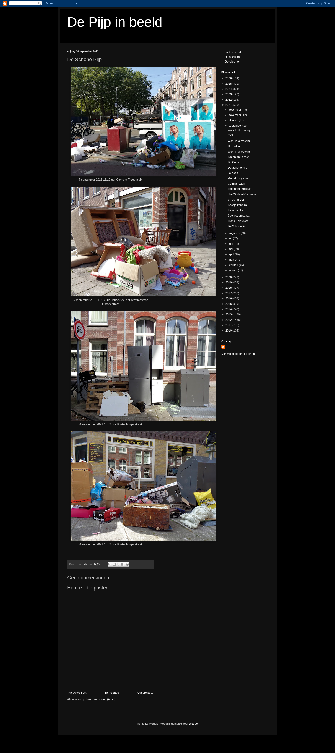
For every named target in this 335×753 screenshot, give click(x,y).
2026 (228, 78)
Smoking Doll (236, 199)
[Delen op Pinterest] (127, 564)
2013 (228, 314)
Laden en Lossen (239, 157)
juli (231, 238)
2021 (228, 105)
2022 (228, 99)
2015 (228, 304)
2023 (228, 94)
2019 (228, 282)
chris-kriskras (233, 56)
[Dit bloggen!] (114, 564)
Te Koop (233, 173)
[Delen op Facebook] (123, 564)
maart (232, 259)
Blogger (193, 723)
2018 (228, 287)
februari (234, 265)
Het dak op (234, 146)
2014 (228, 309)
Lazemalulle (235, 210)
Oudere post (145, 692)
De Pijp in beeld (114, 22)
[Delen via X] (118, 564)
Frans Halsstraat (238, 221)
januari (233, 270)
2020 (228, 277)
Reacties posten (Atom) (100, 699)
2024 (228, 89)
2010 (228, 330)
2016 (228, 298)
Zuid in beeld (233, 52)
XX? (230, 135)
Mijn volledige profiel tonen (238, 354)
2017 (228, 293)
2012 (228, 320)
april (232, 254)
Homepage (112, 692)
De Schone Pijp (237, 167)
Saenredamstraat (238, 215)
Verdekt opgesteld (239, 178)
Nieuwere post (77, 692)
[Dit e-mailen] (110, 564)
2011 (228, 325)
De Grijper (234, 162)
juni (231, 243)
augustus (235, 233)
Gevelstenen (232, 61)
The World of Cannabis (242, 194)
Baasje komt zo (237, 205)
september (235, 125)
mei (231, 249)
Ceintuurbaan (236, 183)
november (235, 115)
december (235, 109)
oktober (234, 120)
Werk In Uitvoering (239, 130)
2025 (228, 83)
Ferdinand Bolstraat (240, 189)
